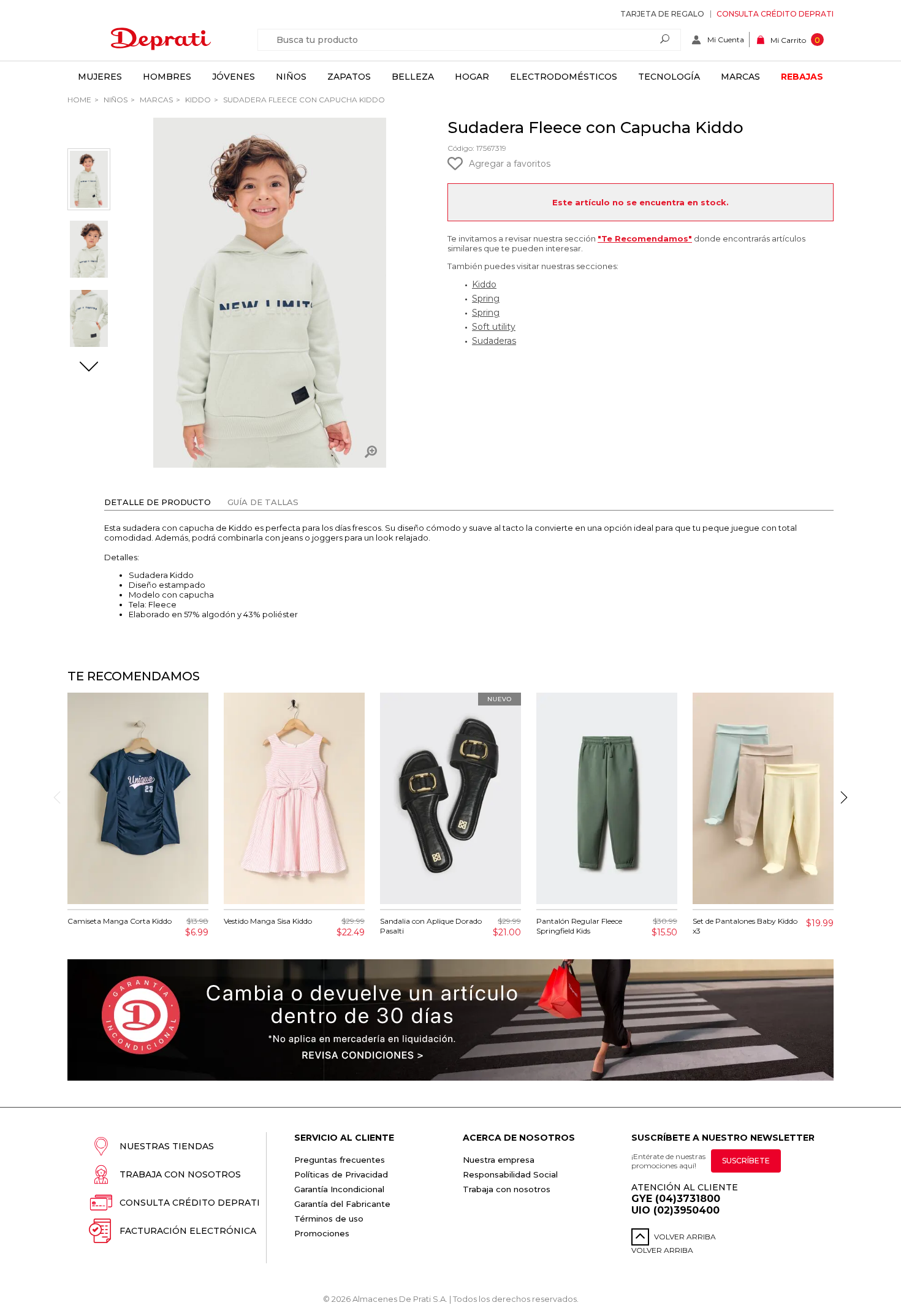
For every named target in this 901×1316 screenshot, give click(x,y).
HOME (79, 99)
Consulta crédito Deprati (775, 13)
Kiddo (197, 99)
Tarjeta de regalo (662, 13)
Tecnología (669, 76)
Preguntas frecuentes (339, 1160)
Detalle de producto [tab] (157, 502)
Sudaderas (494, 340)
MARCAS (155, 99)
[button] (88, 367)
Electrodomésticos (563, 76)
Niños (291, 76)
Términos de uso (328, 1218)
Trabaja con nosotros (180, 1174)
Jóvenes (233, 76)
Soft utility (493, 326)
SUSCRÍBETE (746, 1160)
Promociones (321, 1233)
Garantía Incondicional (339, 1189)
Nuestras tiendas (167, 1146)
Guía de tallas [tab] (262, 502)
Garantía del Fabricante (342, 1204)
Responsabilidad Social (510, 1174)
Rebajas (802, 76)
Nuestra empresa (498, 1160)
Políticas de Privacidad (341, 1174)
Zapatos (349, 76)
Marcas (740, 76)
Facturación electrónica (188, 1230)
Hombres (167, 76)
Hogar (472, 76)
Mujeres (100, 76)
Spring (486, 298)
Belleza (413, 76)
